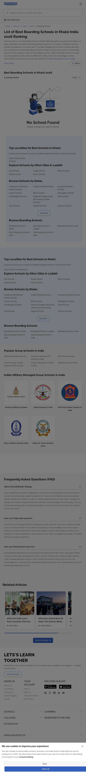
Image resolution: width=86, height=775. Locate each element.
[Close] (65, 364)
